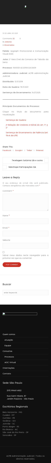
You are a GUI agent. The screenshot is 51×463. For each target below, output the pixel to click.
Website (6, 240)
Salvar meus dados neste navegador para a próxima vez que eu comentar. (25, 256)
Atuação (9, 340)
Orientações (9, 368)
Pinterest (39, 150)
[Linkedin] (20, 451)
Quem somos (9, 334)
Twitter (29, 150)
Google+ (19, 150)
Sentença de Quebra (16, 120)
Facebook (7, 150)
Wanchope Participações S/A (22, 167)
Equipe (8, 346)
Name (6, 216)
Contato (7, 374)
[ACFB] (25, 6)
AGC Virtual (10, 362)
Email (6, 228)
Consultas (7, 351)
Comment (8, 191)
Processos (9, 357)
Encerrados (9, 45)
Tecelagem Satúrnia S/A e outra (27, 160)
